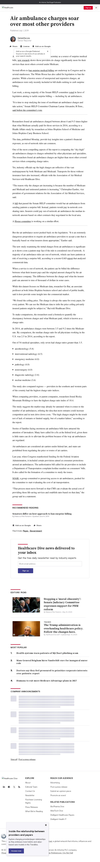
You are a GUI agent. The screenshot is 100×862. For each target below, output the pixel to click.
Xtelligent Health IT (58, 819)
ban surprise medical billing (41, 70)
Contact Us (30, 791)
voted (71, 92)
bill (16, 203)
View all (14, 759)
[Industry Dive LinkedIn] (3, 787)
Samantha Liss (24, 38)
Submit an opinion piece (60, 791)
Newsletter (29, 795)
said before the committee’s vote (27, 110)
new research (24, 60)
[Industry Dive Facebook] (8, 787)
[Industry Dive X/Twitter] (14, 787)
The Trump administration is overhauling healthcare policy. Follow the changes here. (63, 628)
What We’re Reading (34, 811)
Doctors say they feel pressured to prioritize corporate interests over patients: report (51, 672)
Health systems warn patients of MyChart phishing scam (47, 653)
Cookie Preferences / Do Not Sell (58, 853)
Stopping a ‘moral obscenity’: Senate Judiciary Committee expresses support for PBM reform (62, 604)
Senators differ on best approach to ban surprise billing (42, 513)
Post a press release (27, 759)
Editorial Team (31, 787)
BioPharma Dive (57, 806)
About (27, 782)
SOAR (15, 478)
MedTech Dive (56, 810)
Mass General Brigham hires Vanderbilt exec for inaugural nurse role (51, 662)
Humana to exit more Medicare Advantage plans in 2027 (46, 680)
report (70, 258)
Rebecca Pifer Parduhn (23, 516)
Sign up (88, 8)
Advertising (55, 782)
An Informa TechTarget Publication (50, 2)
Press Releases (31, 807)
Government (36, 531)
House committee (23, 221)
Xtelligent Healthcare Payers (62, 815)
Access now (16, 851)
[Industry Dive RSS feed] (19, 787)
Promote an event (58, 795)
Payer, (26, 531)
